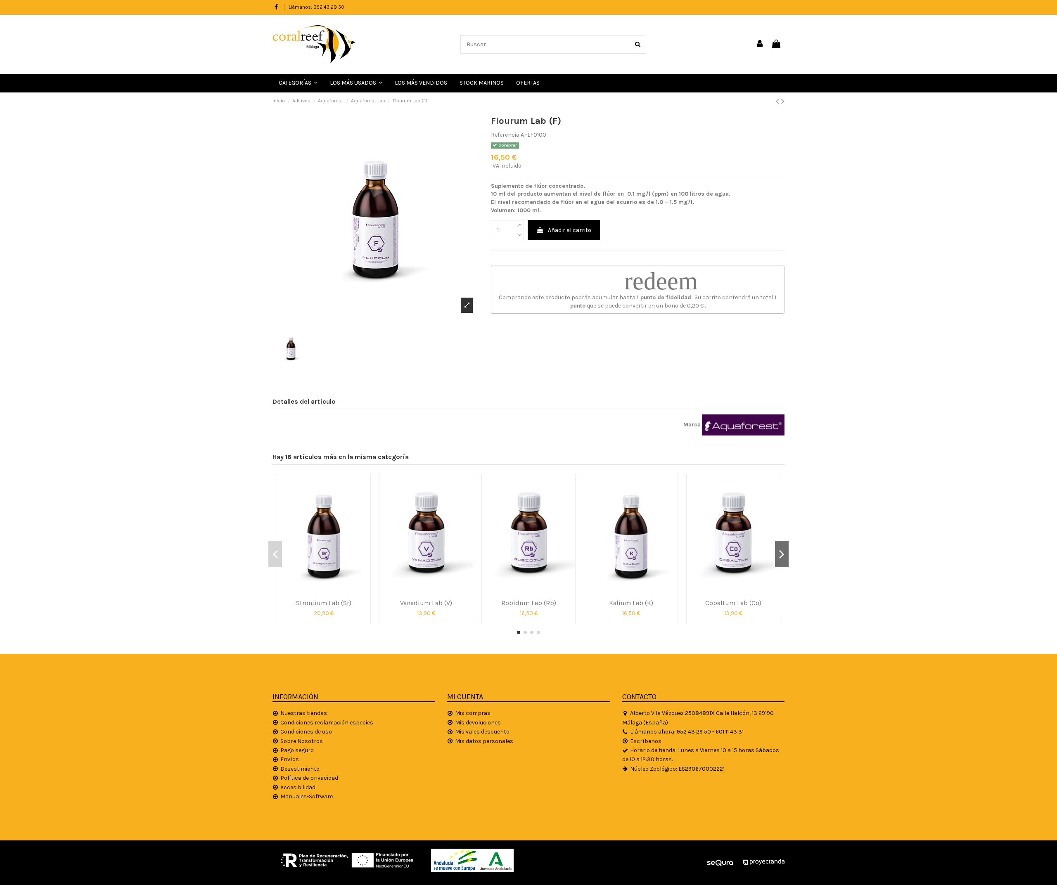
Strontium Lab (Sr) (323, 603)
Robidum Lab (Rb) (528, 603)
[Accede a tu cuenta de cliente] (760, 44)
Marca (692, 424)
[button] (356, 83)
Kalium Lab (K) (631, 603)
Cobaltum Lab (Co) (733, 603)
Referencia (505, 134)
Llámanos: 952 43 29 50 (316, 7)
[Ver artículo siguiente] (782, 101)
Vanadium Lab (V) (426, 603)
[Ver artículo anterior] (778, 101)
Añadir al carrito (569, 230)
